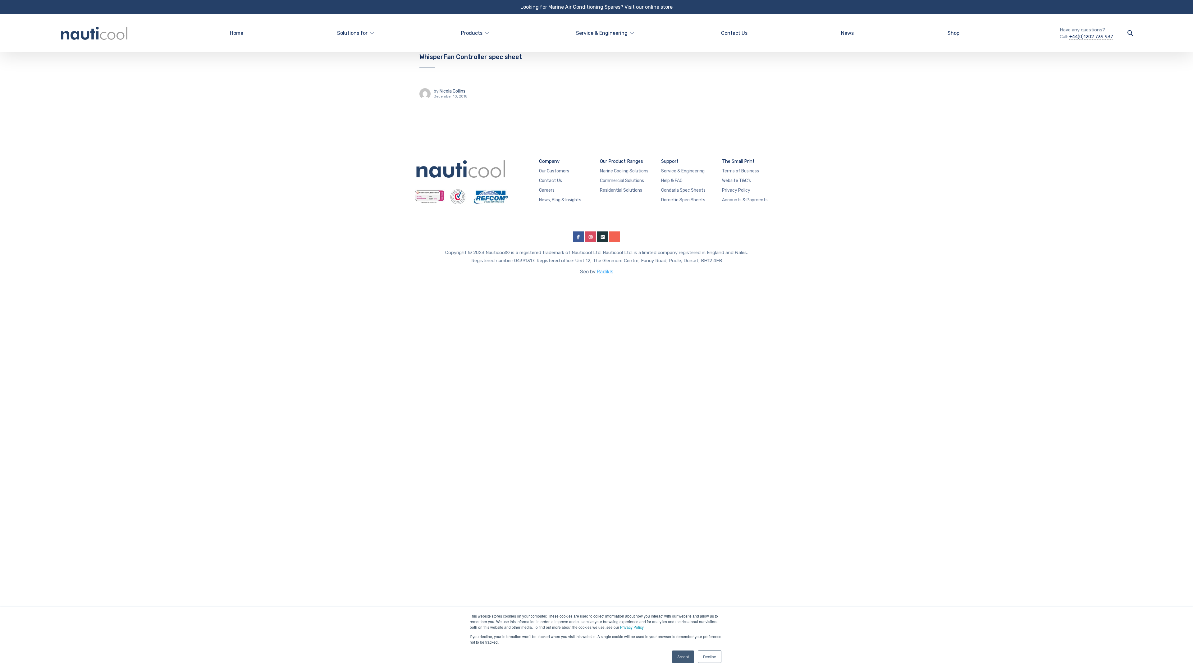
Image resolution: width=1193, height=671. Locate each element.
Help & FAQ (672, 180)
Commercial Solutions (622, 180)
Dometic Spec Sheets (683, 200)
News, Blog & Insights (560, 200)
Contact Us (734, 33)
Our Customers (554, 171)
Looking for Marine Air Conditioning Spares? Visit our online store (596, 7)
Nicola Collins (452, 91)
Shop (953, 33)
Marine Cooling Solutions (624, 171)
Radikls (605, 272)
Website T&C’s (736, 180)
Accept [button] (683, 656)
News (847, 33)
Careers (547, 190)
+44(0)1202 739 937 (1091, 36)
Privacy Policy (632, 627)
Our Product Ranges (621, 161)
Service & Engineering (683, 171)
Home (236, 33)
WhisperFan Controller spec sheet (470, 57)
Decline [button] (709, 656)
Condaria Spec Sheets (683, 190)
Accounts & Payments (745, 200)
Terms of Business (740, 171)
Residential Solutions (621, 190)
